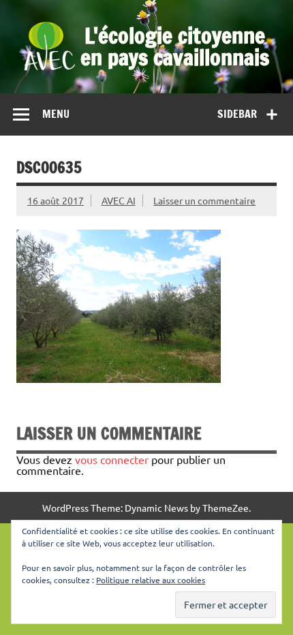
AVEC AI (119, 200)
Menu (56, 113)
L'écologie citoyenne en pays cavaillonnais (174, 46)
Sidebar (237, 113)
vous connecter (112, 459)
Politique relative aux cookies (150, 579)
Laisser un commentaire (204, 200)
